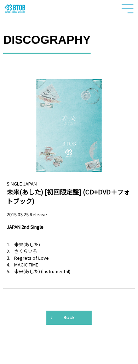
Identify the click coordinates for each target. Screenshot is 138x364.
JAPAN (30, 183)
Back (69, 317)
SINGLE (14, 183)
